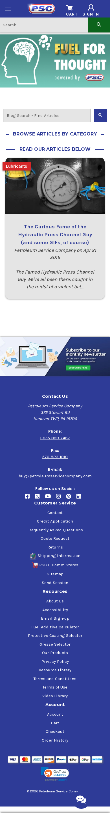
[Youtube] (50, 498)
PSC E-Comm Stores (58, 564)
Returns (55, 547)
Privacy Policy (55, 661)
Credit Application (55, 521)
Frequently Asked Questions (55, 529)
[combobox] (44, 24)
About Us (55, 601)
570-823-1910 (55, 456)
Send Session (55, 582)
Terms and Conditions (55, 678)
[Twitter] (40, 498)
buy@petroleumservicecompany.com (55, 475)
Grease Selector (55, 644)
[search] (99, 24)
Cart (55, 722)
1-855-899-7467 (55, 437)
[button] (55, 774)
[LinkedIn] (80, 498)
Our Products (55, 652)
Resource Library (55, 669)
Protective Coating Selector (55, 635)
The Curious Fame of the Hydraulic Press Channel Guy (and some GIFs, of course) (55, 235)
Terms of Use (55, 687)
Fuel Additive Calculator (55, 627)
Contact (55, 512)
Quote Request (55, 538)
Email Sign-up (55, 618)
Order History (55, 740)
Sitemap (55, 573)
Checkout (55, 731)
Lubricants (16, 166)
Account (55, 714)
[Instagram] (61, 498)
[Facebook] (30, 498)
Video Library (55, 695)
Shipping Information (59, 555)
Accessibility (55, 609)
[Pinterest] (71, 498)
